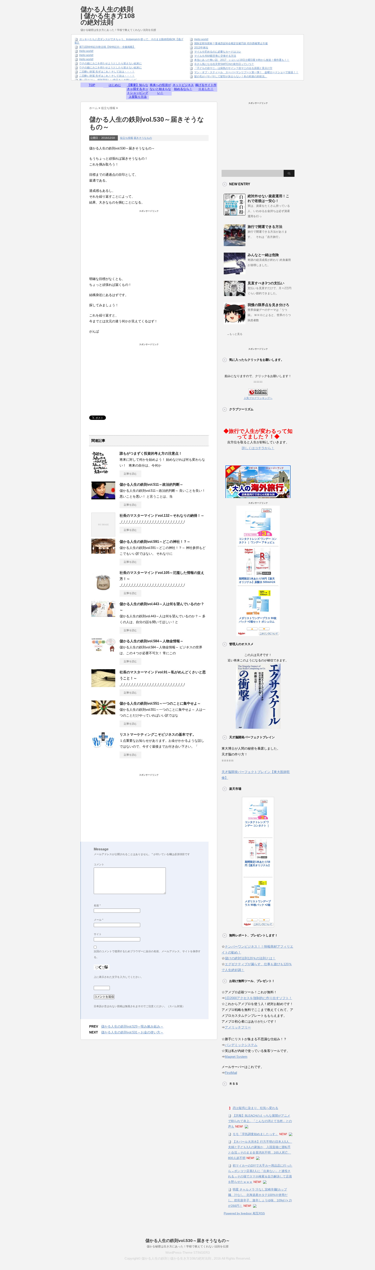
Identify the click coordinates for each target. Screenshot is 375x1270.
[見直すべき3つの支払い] (234, 294)
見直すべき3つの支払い (266, 283)
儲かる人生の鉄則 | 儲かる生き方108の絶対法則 (108, 16)
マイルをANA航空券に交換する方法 (215, 55)
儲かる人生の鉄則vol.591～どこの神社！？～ (155, 541)
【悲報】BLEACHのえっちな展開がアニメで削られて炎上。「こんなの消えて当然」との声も (260, 1121)
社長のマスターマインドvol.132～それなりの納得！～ (162, 515)
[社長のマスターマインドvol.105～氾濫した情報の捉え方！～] (103, 592)
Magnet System (236, 1056)
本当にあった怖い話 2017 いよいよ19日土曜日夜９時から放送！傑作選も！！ (241, 59)
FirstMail (231, 1073)
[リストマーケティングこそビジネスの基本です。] (103, 747)
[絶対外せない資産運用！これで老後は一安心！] (234, 213)
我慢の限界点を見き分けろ (268, 305)
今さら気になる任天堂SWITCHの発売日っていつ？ (224, 64)
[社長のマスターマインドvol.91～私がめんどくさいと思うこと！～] (103, 685)
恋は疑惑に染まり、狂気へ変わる (255, 1108)
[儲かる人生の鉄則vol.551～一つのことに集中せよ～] (103, 712)
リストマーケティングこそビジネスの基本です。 (158, 734)
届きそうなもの (143, 137)
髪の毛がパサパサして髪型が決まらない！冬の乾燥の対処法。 (230, 76)
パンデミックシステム (241, 1045)
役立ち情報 (126, 137)
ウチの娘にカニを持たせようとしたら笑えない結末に (110, 63)
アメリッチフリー (238, 1027)
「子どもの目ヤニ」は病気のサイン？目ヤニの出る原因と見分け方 (233, 68)
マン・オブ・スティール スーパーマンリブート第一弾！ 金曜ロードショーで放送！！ (246, 72)
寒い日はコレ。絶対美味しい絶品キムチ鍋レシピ (108, 79)
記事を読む (130, 473)
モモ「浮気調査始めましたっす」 (255, 1134)
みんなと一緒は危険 (263, 255)
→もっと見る (234, 334)
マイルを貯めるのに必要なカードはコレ (217, 51)
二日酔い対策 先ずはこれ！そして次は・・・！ (107, 71)
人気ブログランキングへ (258, 398)
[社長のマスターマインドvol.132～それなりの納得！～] (103, 534)
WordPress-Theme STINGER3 (187, 1252)
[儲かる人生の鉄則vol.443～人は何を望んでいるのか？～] (103, 615)
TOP (92, 85)
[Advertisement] (215, 12)
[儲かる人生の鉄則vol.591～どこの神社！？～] (103, 552)
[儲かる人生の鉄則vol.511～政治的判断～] (103, 497)
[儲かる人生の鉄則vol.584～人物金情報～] (103, 650)
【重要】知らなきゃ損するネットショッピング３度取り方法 (137, 90)
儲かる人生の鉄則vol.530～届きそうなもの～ (187, 1240)
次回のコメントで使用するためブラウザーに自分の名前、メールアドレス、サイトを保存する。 (147, 954)
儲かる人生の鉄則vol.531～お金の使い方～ (132, 1032)
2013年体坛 (201, 47)
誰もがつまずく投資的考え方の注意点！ (151, 453)
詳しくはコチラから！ (258, 448)
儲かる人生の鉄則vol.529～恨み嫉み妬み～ (132, 1026)
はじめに (115, 85)
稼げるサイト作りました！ (206, 87)
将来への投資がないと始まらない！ (160, 88)
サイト (98, 934)
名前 (97, 905)
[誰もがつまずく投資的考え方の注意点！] (99, 472)
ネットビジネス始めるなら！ (183, 87)
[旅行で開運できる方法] (234, 244)
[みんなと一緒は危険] (234, 272)
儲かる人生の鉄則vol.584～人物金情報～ (151, 641)
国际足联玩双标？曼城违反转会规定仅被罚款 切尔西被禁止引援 (231, 43)
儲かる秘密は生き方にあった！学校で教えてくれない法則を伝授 (188, 1246)
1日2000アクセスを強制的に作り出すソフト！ (258, 998)
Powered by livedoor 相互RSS (244, 1213)
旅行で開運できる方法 (265, 227)
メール (98, 919)
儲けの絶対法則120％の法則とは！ (250, 958)
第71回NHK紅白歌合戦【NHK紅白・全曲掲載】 (107, 46)
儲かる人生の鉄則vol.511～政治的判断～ (151, 484)
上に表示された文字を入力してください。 (118, 977)
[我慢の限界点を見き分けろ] (234, 322)
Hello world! (86, 51)
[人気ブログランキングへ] (258, 392)
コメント (99, 864)
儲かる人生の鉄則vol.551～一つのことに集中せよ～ (160, 703)
